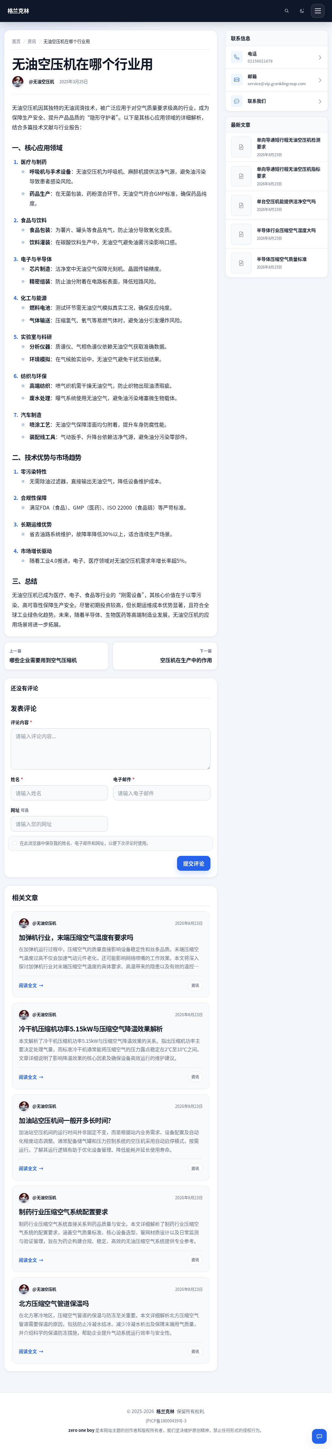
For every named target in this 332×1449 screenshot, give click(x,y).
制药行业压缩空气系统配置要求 (63, 1211)
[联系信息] (319, 1436)
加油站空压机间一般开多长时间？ (66, 1120)
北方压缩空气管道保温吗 (54, 1303)
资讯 (32, 41)
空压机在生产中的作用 (186, 660)
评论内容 (21, 722)
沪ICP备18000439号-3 (166, 1421)
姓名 (17, 779)
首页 (16, 41)
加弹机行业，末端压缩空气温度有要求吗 (76, 937)
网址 (20, 810)
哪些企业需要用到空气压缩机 (43, 660)
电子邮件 (124, 779)
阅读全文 (28, 985)
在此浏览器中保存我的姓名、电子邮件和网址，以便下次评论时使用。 (85, 843)
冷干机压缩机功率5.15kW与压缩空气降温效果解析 (91, 1028)
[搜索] (286, 10)
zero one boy (81, 1430)
